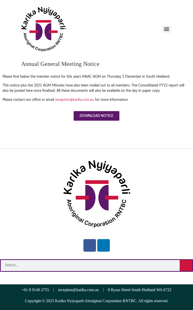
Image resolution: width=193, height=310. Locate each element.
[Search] (186, 265)
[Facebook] (89, 245)
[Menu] (166, 29)
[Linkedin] (103, 245)
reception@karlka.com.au (74, 100)
